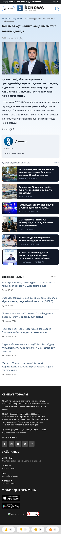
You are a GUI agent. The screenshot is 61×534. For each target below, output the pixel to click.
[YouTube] (18, 444)
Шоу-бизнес (17, 18)
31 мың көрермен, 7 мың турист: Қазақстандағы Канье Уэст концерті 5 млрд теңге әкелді (28, 284)
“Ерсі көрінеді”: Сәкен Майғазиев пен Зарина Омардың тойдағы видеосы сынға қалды (26, 330)
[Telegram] (25, 444)
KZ (58, 2)
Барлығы (54, 277)
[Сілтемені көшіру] (21, 38)
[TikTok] (32, 444)
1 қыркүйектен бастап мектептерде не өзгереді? (22, 2)
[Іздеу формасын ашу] (57, 8)
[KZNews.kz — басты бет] (30, 8)
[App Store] (30, 498)
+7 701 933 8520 (8, 468)
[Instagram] (11, 444)
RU (54, 2)
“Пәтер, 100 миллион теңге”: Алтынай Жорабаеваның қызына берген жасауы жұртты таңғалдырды (28, 367)
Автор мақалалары (14, 153)
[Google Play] (30, 506)
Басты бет (6, 18)
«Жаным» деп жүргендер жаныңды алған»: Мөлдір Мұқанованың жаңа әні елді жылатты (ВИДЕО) (29, 299)
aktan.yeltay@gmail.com (11, 476)
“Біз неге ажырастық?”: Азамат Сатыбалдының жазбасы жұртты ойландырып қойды (27, 315)
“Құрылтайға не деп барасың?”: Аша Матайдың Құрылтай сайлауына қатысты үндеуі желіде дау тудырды (28, 348)
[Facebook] (4, 444)
